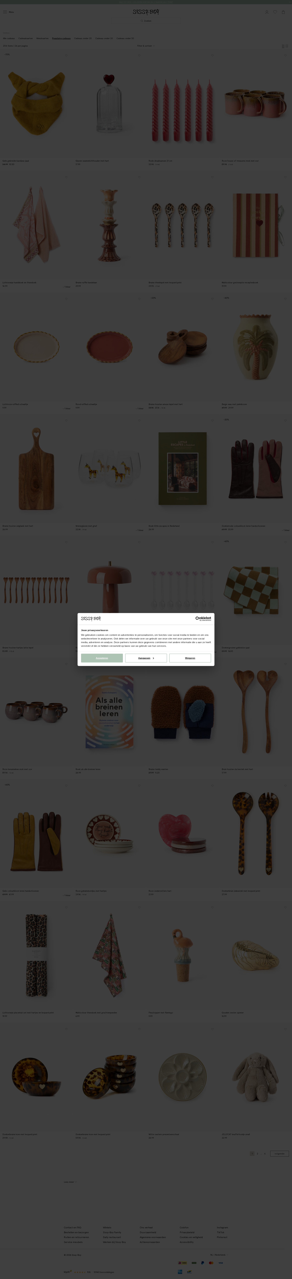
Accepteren (102, 658)
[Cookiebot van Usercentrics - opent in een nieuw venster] (197, 619)
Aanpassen (144, 658)
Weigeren (190, 658)
